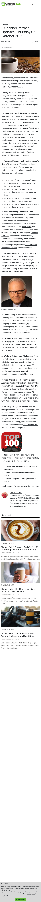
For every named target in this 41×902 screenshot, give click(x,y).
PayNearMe (24, 338)
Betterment (18, 271)
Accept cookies (20, 899)
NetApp (21, 131)
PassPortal (26, 227)
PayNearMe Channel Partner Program (20, 347)
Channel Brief (7, 543)
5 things (4, 25)
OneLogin (5, 173)
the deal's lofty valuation (26, 389)
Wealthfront (6, 271)
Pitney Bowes (16, 314)
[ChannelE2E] (10, 4)
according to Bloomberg (23, 374)
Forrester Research (9, 395)
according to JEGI (30, 425)
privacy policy (31, 894)
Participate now (22, 455)
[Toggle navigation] (37, 4)
